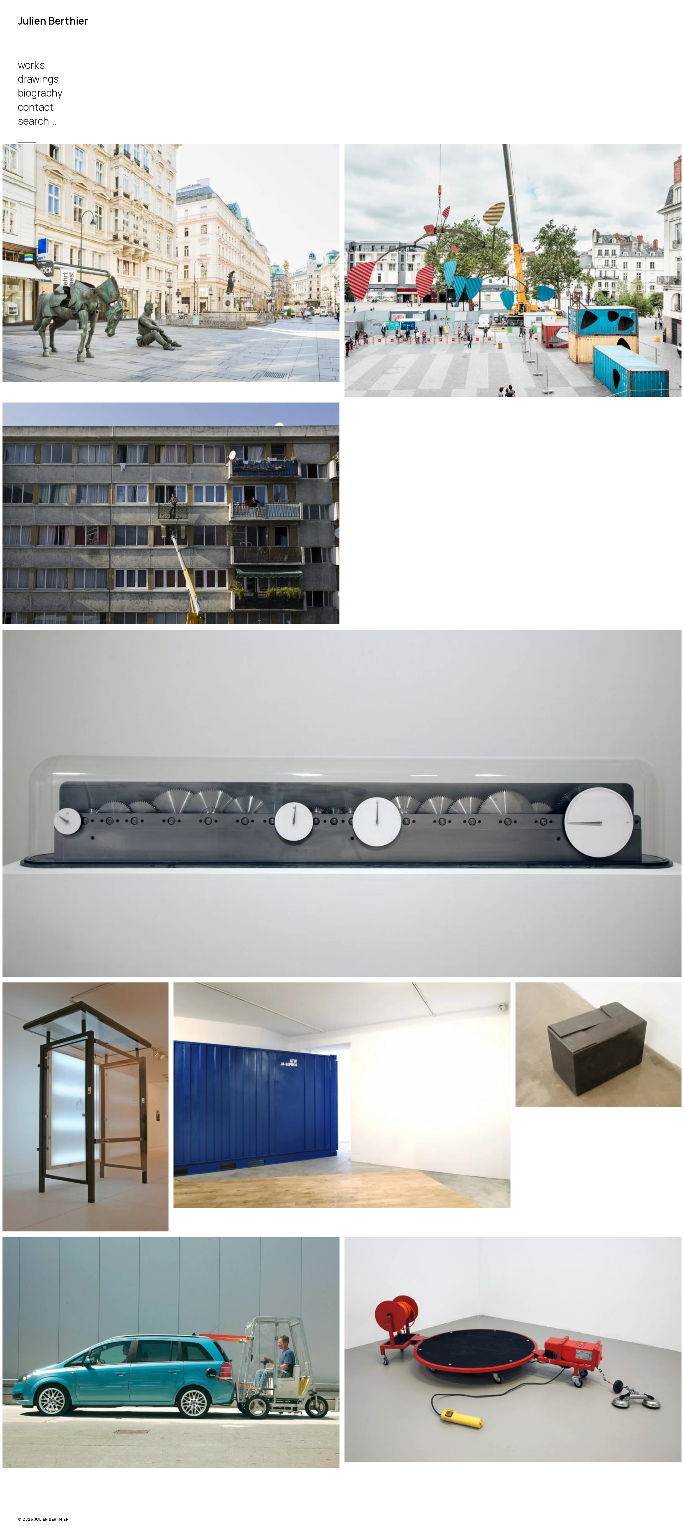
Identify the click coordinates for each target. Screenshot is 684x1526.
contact (35, 107)
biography (40, 92)
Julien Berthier (53, 20)
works (31, 65)
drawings (38, 78)
